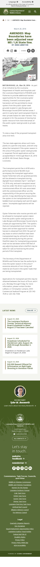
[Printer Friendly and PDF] (12, 50)
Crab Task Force (19, 493)
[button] (29, 51)
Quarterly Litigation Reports (20, 523)
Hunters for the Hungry (20, 488)
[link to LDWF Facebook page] (14, 468)
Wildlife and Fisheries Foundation (19, 485)
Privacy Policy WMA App (20, 543)
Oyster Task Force (19, 499)
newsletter (18, 463)
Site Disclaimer (20, 526)
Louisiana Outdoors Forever (20, 490)
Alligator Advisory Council (20, 510)
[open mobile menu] (29, 11)
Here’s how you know (19, 6)
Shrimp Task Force (19, 501)
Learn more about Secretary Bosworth (19, 406)
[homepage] (13, 11)
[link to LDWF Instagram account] (22, 468)
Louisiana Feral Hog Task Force (20, 504)
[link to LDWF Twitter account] (18, 468)
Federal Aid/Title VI (19, 534)
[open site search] (35, 11)
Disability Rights (19, 537)
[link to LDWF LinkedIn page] (30, 468)
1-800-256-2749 (21, 434)
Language (12, 2)
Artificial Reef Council (19, 507)
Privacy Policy (20, 540)
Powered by (20, 553)
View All (32, 310)
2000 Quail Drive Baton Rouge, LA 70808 (20, 430)
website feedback (17, 457)
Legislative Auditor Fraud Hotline (19, 532)
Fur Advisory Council (20, 513)
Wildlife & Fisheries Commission (20, 482)
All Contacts (19, 439)
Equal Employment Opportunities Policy (20, 529)
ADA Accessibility (20, 545)
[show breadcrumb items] (8, 20)
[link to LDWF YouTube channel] (26, 468)
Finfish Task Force (20, 496)
